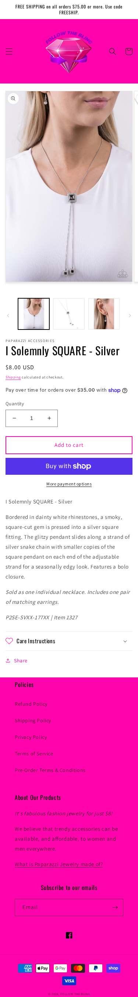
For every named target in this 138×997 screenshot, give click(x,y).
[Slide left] (8, 315)
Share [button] (21, 660)
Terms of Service (34, 753)
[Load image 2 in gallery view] (68, 314)
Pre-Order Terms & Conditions (50, 770)
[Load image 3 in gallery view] (104, 314)
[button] (9, 51)
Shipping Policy (33, 720)
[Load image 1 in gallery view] (33, 314)
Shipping (13, 377)
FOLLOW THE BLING (75, 994)
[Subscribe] (115, 907)
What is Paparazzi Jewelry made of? (59, 864)
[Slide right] (130, 315)
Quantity (15, 403)
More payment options (69, 484)
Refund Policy (31, 704)
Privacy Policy (31, 737)
